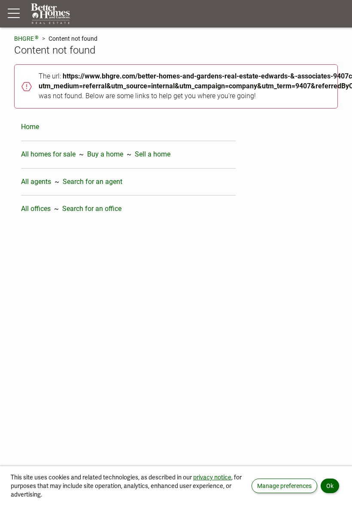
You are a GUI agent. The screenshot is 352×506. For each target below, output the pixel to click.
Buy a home (105, 154)
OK (330, 485)
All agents (36, 182)
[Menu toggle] (14, 14)
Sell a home (152, 154)
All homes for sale (48, 154)
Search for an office (91, 209)
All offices (36, 209)
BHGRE (26, 38)
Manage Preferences (284, 485)
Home (30, 127)
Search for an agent (92, 182)
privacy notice (212, 477)
